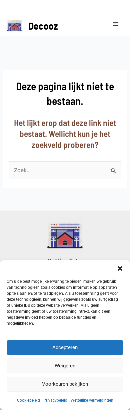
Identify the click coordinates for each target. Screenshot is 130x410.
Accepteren (65, 347)
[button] (120, 268)
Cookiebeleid (28, 400)
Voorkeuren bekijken (65, 384)
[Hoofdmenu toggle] (116, 24)
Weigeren (65, 366)
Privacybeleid (55, 400)
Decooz (43, 26)
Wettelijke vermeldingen (92, 400)
